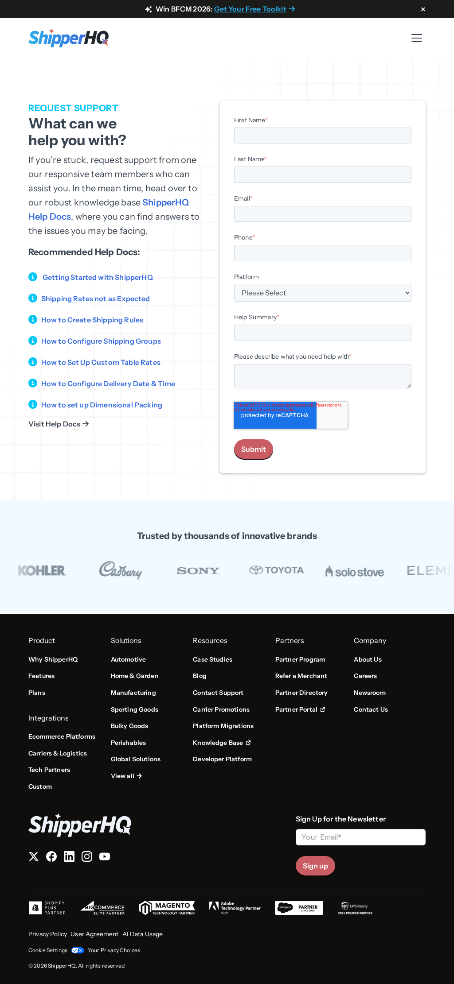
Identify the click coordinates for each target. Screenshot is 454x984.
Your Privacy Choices (114, 950)
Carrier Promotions (221, 709)
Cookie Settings (47, 950)
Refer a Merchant (301, 676)
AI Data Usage (142, 934)
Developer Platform (222, 759)
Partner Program (300, 659)
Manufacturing (133, 693)
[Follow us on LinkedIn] (69, 858)
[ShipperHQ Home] (158, 825)
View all (122, 776)
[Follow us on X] (33, 858)
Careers (365, 676)
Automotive (128, 659)
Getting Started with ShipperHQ (98, 277)
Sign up (315, 865)
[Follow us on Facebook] (51, 858)
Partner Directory (301, 693)
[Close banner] (423, 9)
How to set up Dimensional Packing (101, 404)
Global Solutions (136, 759)
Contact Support (218, 693)
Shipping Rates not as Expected (95, 298)
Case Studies (212, 659)
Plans (36, 693)
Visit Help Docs (54, 423)
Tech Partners (49, 770)
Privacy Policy (47, 934)
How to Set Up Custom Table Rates (100, 362)
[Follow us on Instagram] (87, 858)
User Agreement (94, 934)
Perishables (128, 743)
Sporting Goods (134, 709)
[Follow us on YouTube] (104, 858)
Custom (40, 786)
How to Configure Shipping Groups (101, 341)
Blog (200, 676)
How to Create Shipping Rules (92, 319)
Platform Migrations (223, 726)
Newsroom (369, 693)
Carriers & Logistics (57, 753)
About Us (367, 659)
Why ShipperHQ (53, 659)
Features (41, 676)
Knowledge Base (221, 743)
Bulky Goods (130, 726)
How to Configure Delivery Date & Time (108, 383)
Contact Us (371, 709)
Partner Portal (300, 709)
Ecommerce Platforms (61, 736)
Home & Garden (135, 676)
